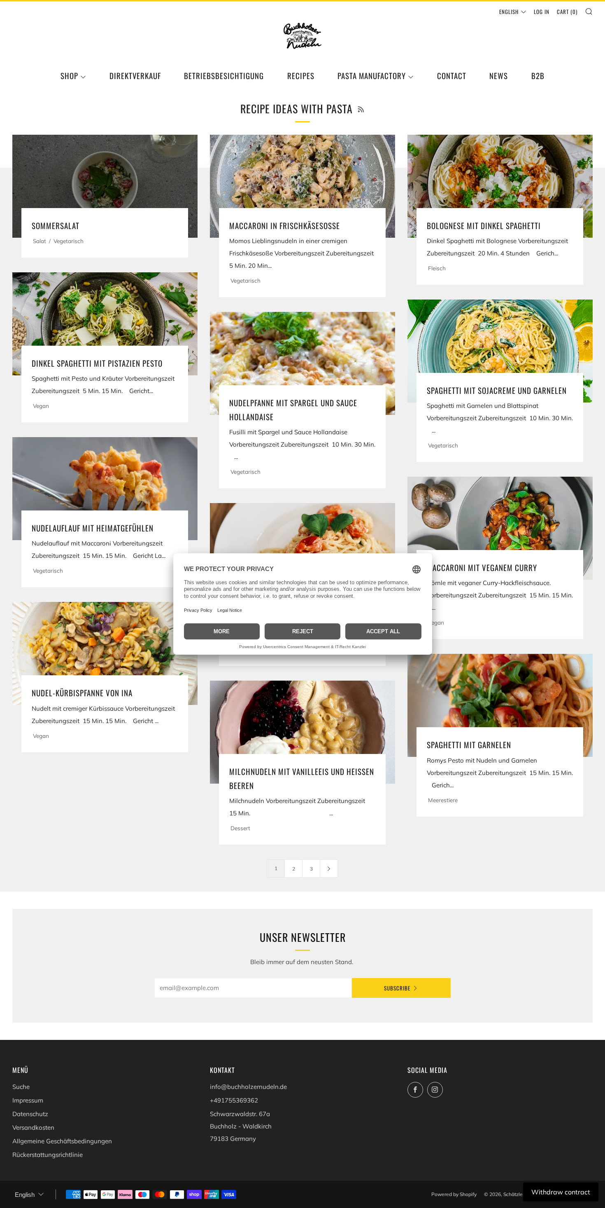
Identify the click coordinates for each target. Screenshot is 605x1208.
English (509, 11)
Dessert (240, 827)
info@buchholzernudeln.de (248, 1087)
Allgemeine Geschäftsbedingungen (62, 1141)
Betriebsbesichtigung (224, 75)
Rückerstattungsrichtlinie (47, 1155)
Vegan (41, 405)
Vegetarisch (69, 240)
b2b (537, 75)
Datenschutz (30, 1114)
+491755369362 (234, 1100)
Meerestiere (443, 799)
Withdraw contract (560, 1192)
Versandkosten (33, 1127)
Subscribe (397, 988)
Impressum (27, 1100)
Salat (39, 240)
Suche (21, 1087)
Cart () (567, 11)
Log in (541, 11)
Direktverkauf (135, 75)
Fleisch (437, 268)
